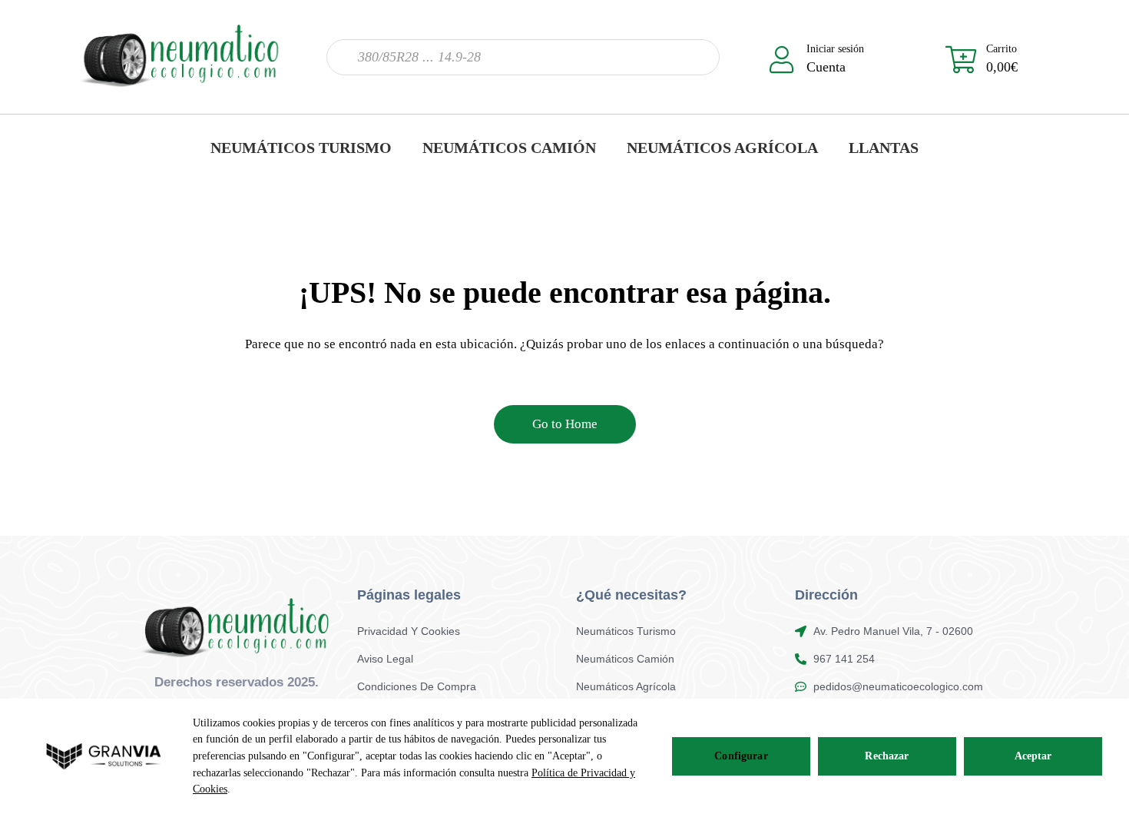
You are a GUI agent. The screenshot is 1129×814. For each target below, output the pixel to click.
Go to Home (565, 424)
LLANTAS (884, 147)
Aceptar (1033, 756)
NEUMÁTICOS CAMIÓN (509, 147)
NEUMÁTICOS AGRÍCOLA (722, 147)
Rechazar (887, 756)
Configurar (740, 756)
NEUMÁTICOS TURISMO (301, 147)
